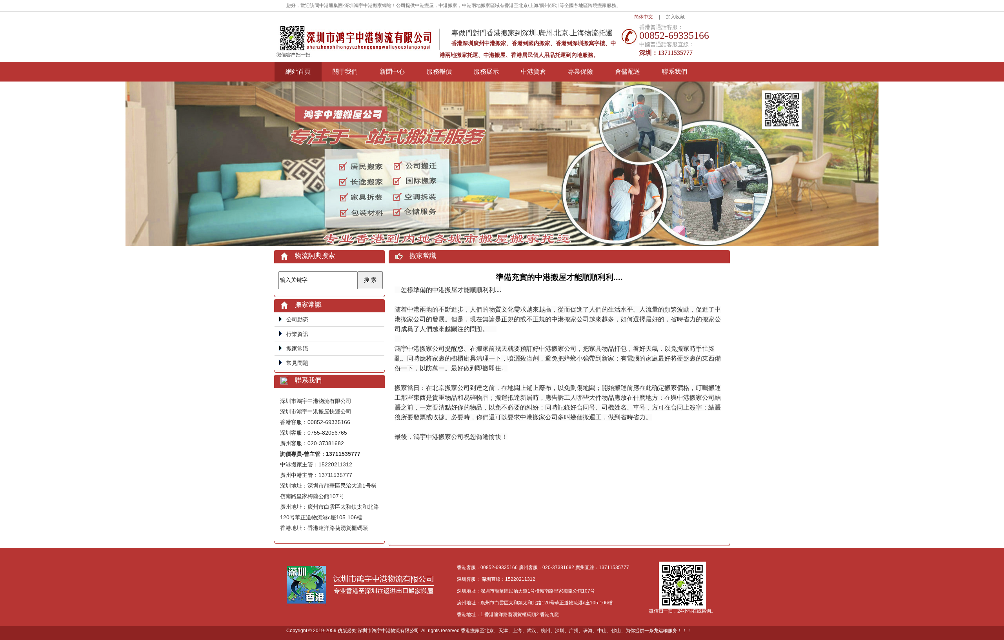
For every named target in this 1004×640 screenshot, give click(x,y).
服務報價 (439, 71)
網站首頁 (298, 71)
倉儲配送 (627, 71)
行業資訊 (297, 334)
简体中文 (643, 17)
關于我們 (345, 71)
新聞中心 (392, 71)
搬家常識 (297, 348)
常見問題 (297, 363)
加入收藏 (675, 17)
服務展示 (486, 71)
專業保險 (580, 71)
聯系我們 (674, 71)
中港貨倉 (533, 71)
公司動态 (297, 319)
